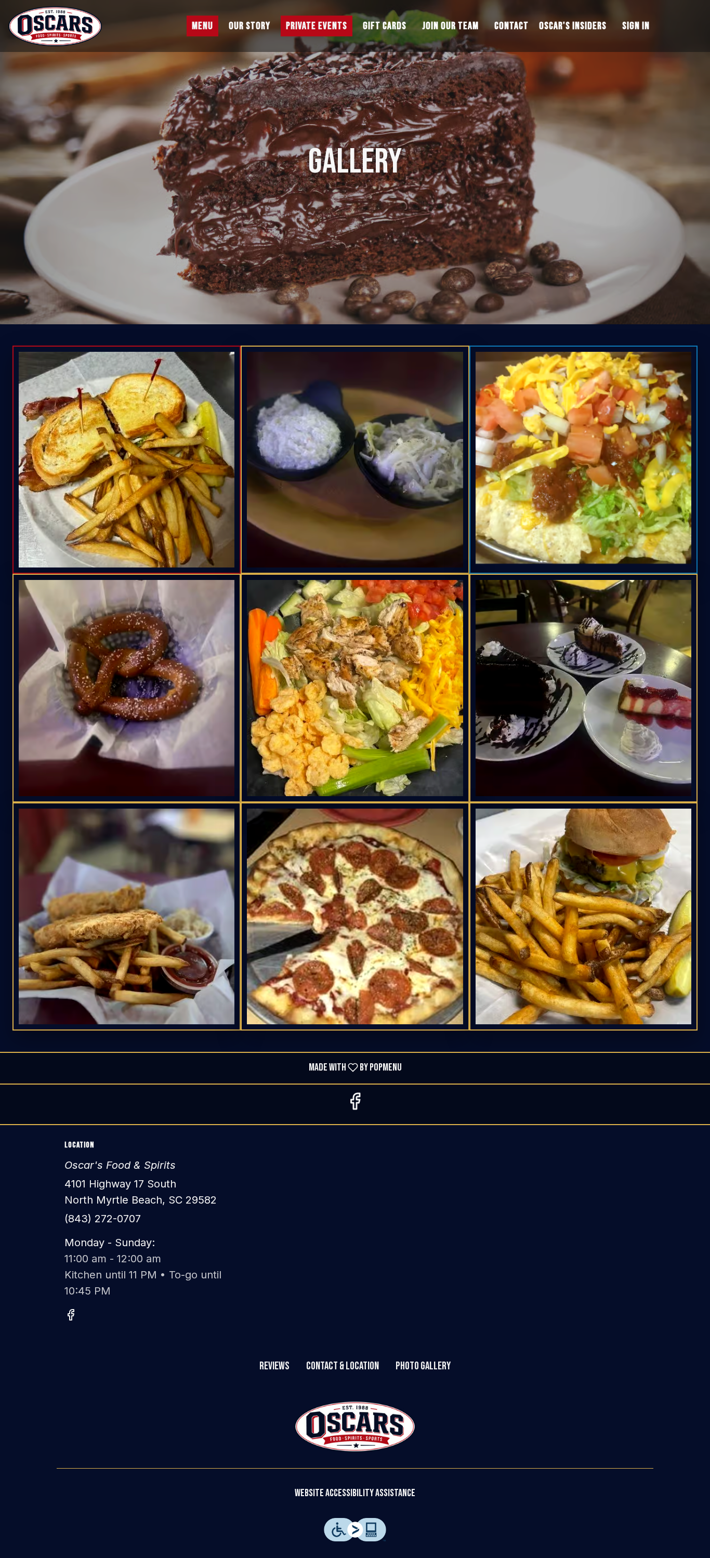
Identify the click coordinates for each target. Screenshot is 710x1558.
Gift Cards (384, 26)
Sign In (636, 26)
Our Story (249, 26)
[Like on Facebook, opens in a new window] (355, 1104)
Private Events (316, 26)
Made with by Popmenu (205, 1068)
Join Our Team (450, 26)
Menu (202, 26)
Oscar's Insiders (573, 26)
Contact (511, 26)
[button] (126, 460)
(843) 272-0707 (102, 1218)
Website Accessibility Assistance (355, 1493)
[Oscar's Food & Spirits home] (55, 26)
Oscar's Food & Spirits (355, 1427)
